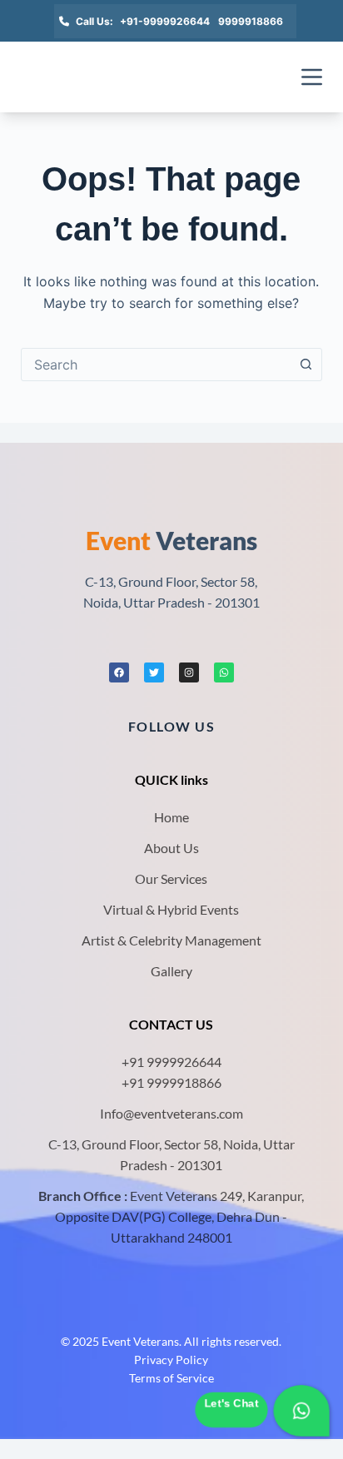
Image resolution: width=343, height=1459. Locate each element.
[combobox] (156, 364)
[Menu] (311, 77)
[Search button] (305, 364)
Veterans (171, 540)
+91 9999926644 (171, 1061)
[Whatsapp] (224, 672)
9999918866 (250, 21)
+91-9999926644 (165, 21)
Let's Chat (231, 1403)
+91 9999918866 (171, 1082)
